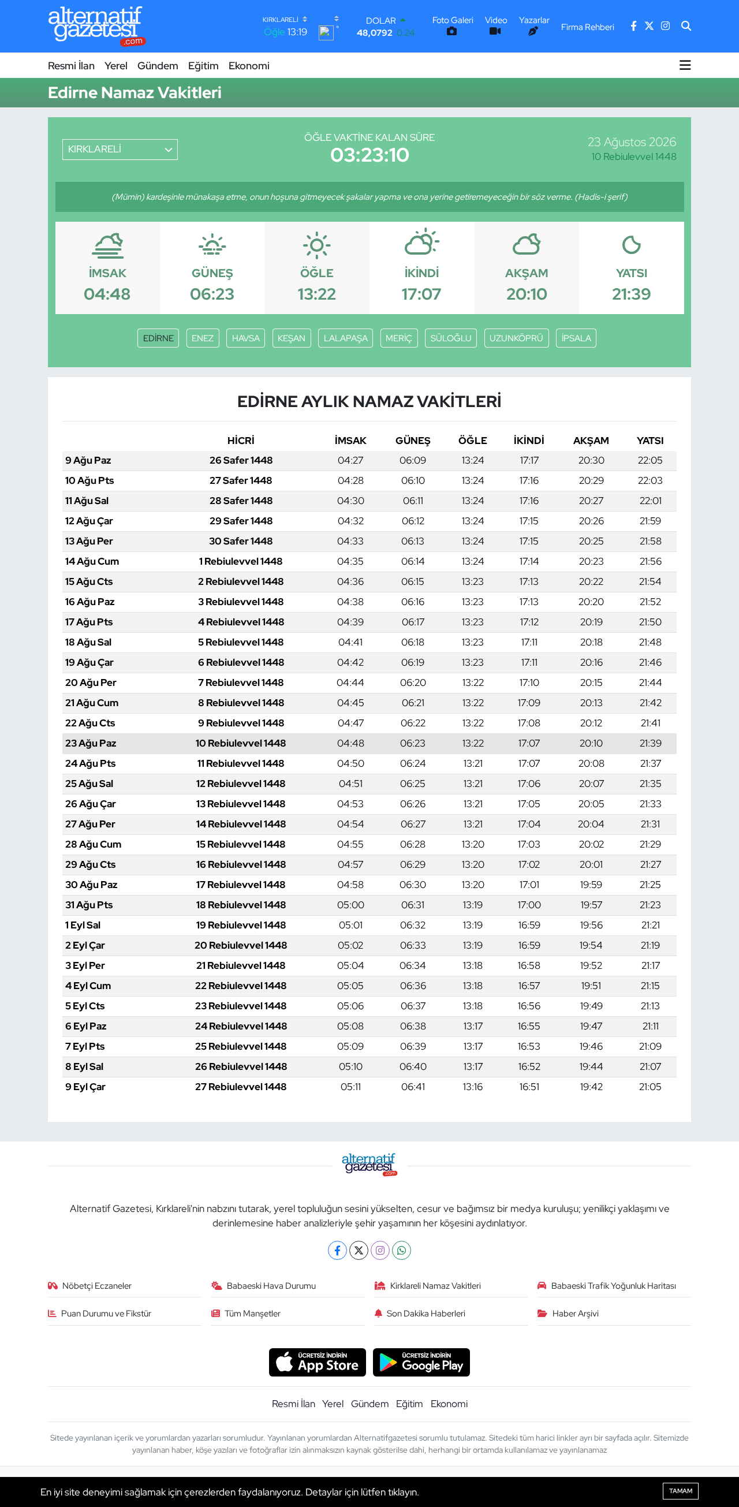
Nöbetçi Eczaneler (97, 1286)
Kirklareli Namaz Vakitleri (435, 1286)
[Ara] (686, 26)
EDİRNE (158, 338)
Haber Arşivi (576, 1313)
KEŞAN (291, 338)
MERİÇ (399, 338)
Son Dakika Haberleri (426, 1313)
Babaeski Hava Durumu (271, 1286)
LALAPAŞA (346, 338)
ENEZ (203, 338)
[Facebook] (337, 1250)
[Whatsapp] (401, 1250)
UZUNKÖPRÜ (516, 338)
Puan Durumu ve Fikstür (106, 1313)
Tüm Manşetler (253, 1313)
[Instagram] (380, 1250)
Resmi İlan (71, 65)
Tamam (680, 1491)
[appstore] (317, 1361)
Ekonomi (249, 65)
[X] (358, 1250)
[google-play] (422, 1361)
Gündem (157, 65)
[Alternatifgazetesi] (97, 26)
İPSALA (576, 338)
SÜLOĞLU (451, 338)
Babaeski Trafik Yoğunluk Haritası (613, 1286)
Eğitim (203, 65)
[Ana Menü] (685, 65)
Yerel (116, 65)
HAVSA (246, 338)
